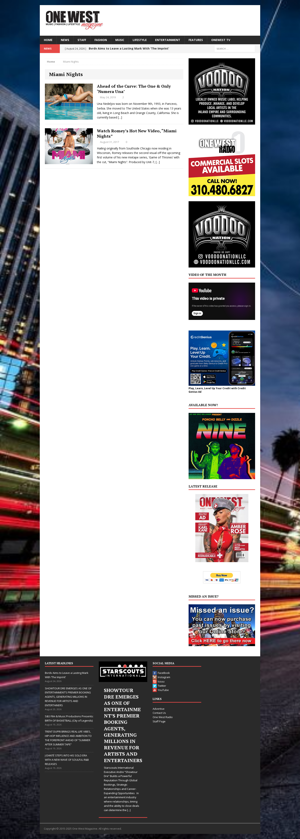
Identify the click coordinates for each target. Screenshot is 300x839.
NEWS (65, 40)
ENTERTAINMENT (167, 40)
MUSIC (119, 40)
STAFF (82, 40)
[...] (129, 810)
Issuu (161, 681)
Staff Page (159, 721)
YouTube (163, 690)
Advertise (158, 709)
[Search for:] (234, 48)
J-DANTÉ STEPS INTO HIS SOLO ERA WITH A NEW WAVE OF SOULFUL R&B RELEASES (67, 760)
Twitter (162, 686)
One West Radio (163, 717)
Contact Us (159, 713)
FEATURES (196, 40)
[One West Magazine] (150, 20)
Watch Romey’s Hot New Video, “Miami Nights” (137, 133)
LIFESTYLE (140, 40)
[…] (120, 117)
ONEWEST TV (220, 40)
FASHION (100, 40)
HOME (48, 40)
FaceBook (164, 673)
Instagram (164, 677)
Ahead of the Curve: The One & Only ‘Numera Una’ (134, 88)
